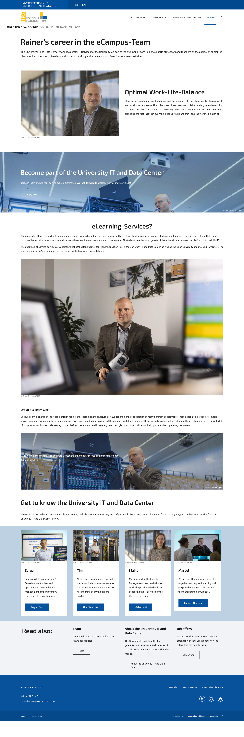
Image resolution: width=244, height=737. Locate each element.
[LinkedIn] (202, 699)
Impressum (178, 716)
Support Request (32, 687)
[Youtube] (220, 699)
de (77, 4)
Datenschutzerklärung (196, 716)
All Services (138, 17)
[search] (221, 19)
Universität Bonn (32, 3)
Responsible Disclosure (212, 687)
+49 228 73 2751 (31, 696)
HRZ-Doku (172, 687)
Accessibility (215, 716)
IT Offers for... (159, 17)
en (84, 4)
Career (33, 26)
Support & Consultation (187, 17)
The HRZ (211, 17)
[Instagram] (211, 699)
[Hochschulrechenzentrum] (34, 17)
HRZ (9, 26)
